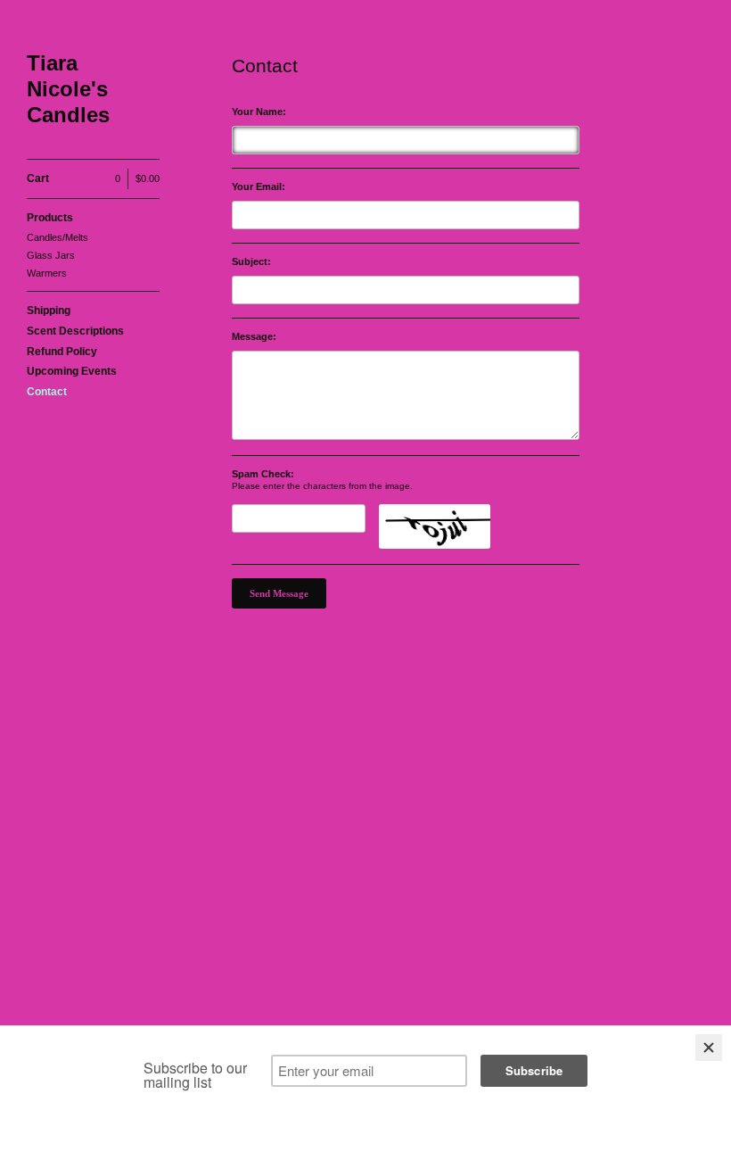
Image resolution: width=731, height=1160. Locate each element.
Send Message (279, 593)
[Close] (708, 1047)
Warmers (47, 273)
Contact (47, 391)
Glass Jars (51, 255)
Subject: (251, 262)
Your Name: (259, 112)
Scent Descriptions (75, 331)
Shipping (48, 310)
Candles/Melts (57, 237)
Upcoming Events (72, 371)
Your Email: (258, 187)
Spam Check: (263, 474)
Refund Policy (62, 351)
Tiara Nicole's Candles (68, 89)
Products (50, 217)
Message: (254, 337)
